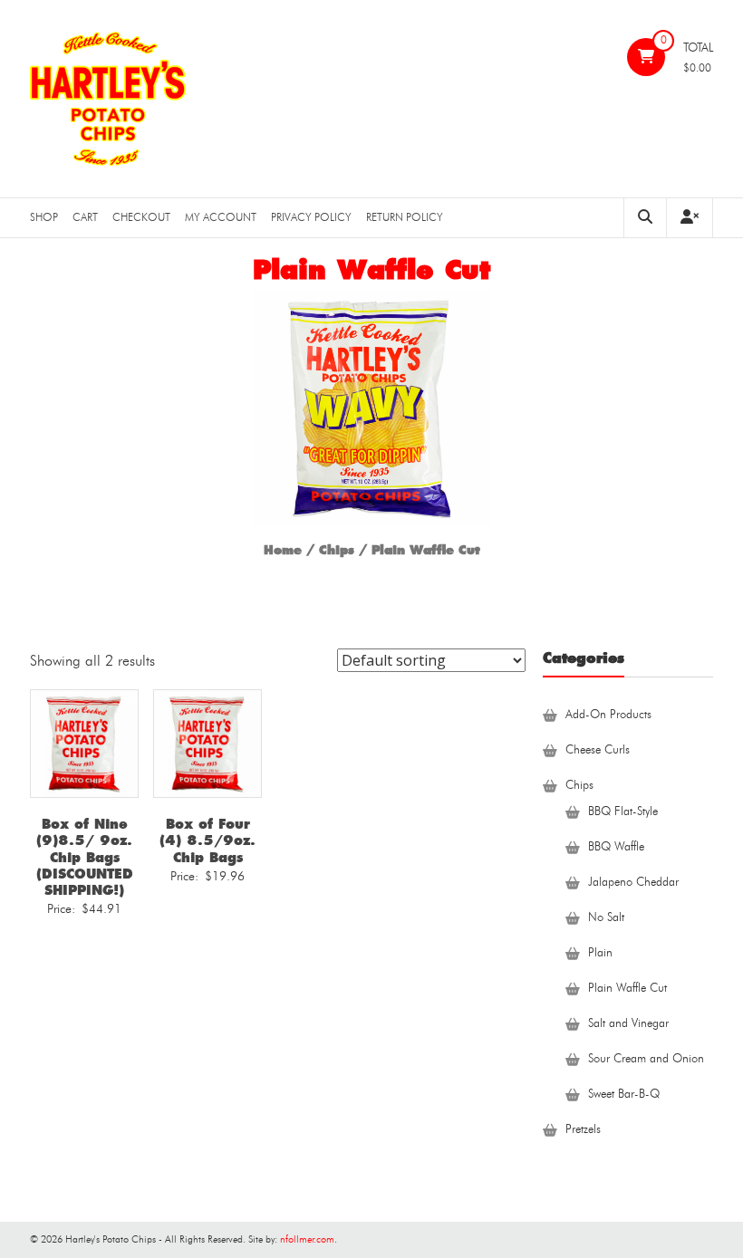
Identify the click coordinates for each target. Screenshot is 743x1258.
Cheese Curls (597, 750)
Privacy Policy (311, 217)
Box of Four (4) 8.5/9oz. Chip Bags (207, 840)
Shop (44, 217)
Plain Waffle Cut (627, 988)
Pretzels (583, 1130)
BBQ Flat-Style (623, 812)
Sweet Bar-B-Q (624, 1094)
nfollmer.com (307, 1239)
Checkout (141, 217)
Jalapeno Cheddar (633, 882)
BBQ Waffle (616, 847)
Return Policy (404, 217)
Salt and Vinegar (628, 1024)
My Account (220, 217)
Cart (85, 217)
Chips (336, 550)
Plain (600, 953)
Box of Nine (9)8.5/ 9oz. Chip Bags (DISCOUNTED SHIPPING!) (84, 857)
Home (283, 550)
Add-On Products (608, 715)
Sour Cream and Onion (646, 1059)
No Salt (606, 918)
